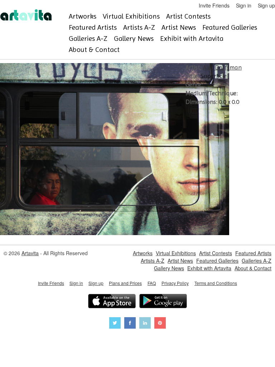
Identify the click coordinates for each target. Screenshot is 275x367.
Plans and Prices (125, 283)
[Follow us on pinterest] (160, 323)
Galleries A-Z (88, 38)
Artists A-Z (139, 27)
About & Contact (94, 50)
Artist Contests (188, 16)
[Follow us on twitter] (115, 323)
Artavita (30, 253)
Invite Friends (214, 5)
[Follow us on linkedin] (145, 323)
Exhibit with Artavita (191, 38)
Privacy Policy (175, 283)
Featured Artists (93, 27)
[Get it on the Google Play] (163, 302)
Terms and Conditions (215, 283)
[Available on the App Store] (112, 302)
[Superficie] (114, 233)
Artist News (178, 27)
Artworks (82, 16)
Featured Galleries (229, 27)
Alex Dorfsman (222, 67)
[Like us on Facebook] (130, 323)
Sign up (266, 5)
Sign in (243, 5)
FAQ (152, 283)
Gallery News (134, 38)
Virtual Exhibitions (131, 16)
